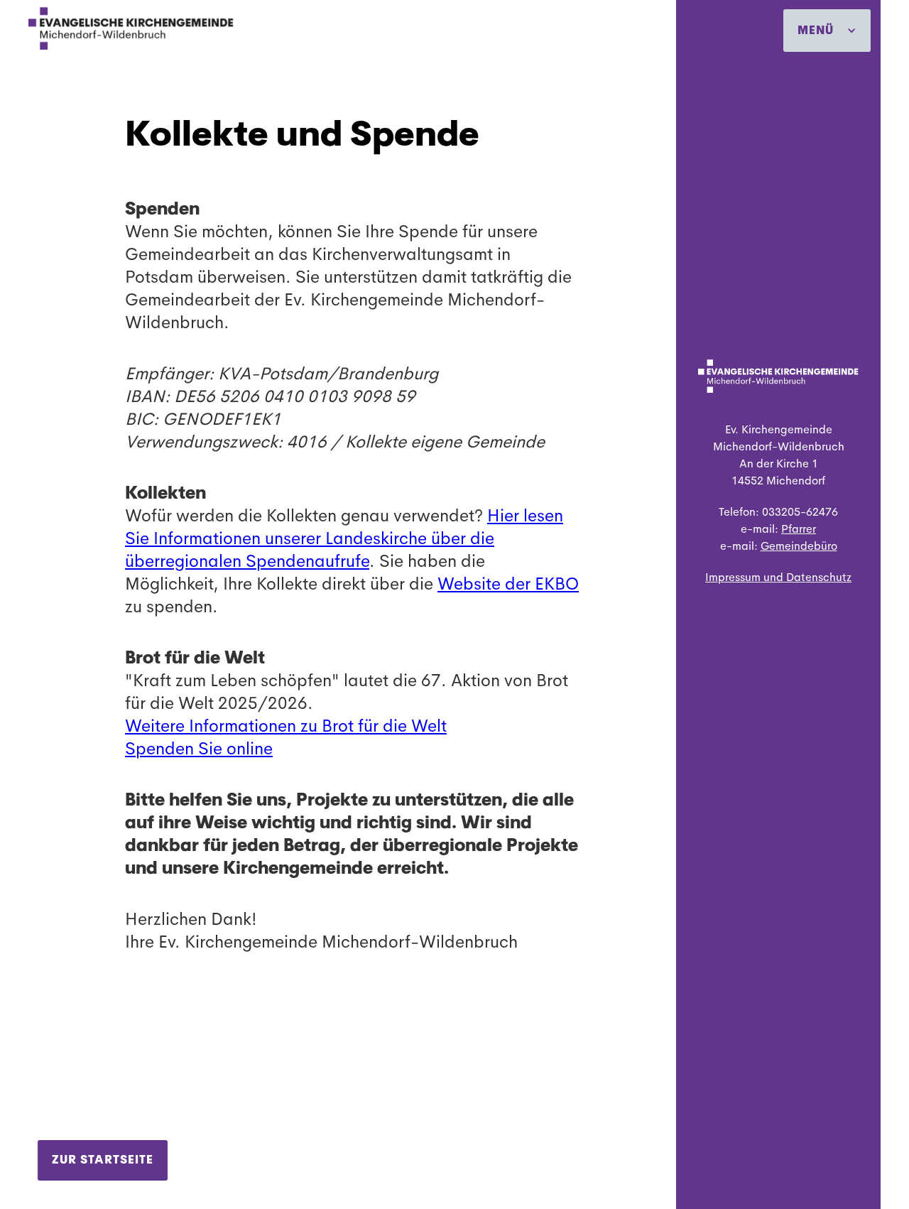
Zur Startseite (102, 1159)
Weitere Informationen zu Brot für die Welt (286, 726)
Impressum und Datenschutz (778, 577)
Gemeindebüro (799, 545)
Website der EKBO (508, 584)
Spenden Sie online (199, 748)
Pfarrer (798, 528)
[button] (827, 30)
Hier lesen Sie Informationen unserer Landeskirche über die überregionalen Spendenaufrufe (344, 538)
